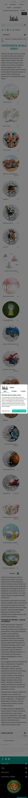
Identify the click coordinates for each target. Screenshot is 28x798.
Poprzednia (12, 573)
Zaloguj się (17, 29)
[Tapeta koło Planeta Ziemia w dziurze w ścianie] (10, 433)
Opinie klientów (17, 7)
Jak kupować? (12, 4)
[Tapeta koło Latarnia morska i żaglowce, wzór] (10, 260)
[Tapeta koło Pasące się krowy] (10, 91)
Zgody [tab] (5, 391)
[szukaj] (25, 25)
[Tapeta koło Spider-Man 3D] (10, 482)
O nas (5, 4)
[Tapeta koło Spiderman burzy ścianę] (10, 358)
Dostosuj (7, 411)
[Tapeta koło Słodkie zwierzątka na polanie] (10, 532)
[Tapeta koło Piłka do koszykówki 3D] (10, 459)
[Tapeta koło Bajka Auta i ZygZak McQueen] (10, 163)
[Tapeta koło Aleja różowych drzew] (10, 285)
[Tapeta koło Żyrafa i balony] (10, 139)
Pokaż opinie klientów (9, 740)
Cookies (24, 13)
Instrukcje (21, 4)
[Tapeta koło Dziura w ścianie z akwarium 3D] (10, 333)
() (5, 29)
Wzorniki (9, 7)
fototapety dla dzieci (17, 39)
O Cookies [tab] (23, 391)
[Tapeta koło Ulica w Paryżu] (10, 115)
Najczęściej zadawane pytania (10, 10)
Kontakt (23, 10)
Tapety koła (8, 39)
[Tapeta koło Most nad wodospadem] (10, 557)
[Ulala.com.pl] (14, 18)
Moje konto (5, 772)
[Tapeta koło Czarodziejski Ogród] (10, 309)
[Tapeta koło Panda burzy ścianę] (10, 212)
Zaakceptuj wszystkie (19, 410)
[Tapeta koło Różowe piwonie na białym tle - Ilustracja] (10, 506)
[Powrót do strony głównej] (1, 39)
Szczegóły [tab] (14, 391)
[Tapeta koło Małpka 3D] (10, 188)
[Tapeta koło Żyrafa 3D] (10, 236)
